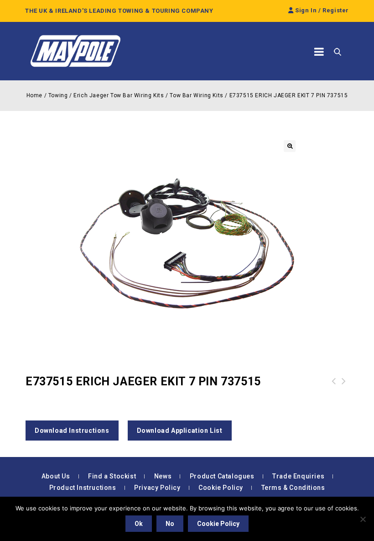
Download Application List (180, 430)
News (162, 476)
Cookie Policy (220, 487)
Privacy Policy (157, 487)
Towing (58, 95)
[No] (362, 519)
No (170, 523)
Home (34, 95)
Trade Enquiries (298, 476)
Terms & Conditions (293, 487)
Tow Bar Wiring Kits (196, 95)
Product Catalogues (222, 476)
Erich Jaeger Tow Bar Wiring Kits (118, 95)
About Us (56, 476)
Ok (139, 523)
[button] (290, 146)
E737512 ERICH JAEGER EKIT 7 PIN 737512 (344, 392)
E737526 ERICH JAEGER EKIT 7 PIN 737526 (334, 392)
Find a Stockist (112, 476)
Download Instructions (72, 430)
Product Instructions (82, 487)
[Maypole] (75, 51)
